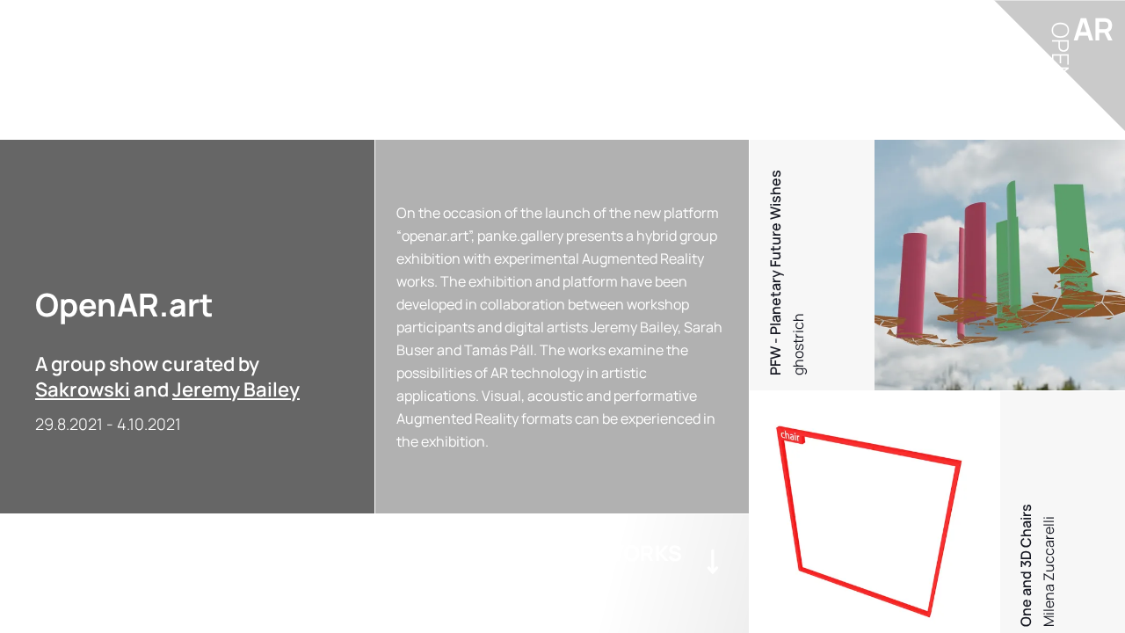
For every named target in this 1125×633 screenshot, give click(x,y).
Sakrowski (82, 389)
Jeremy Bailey (236, 389)
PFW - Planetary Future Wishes (775, 272)
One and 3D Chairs (1025, 565)
